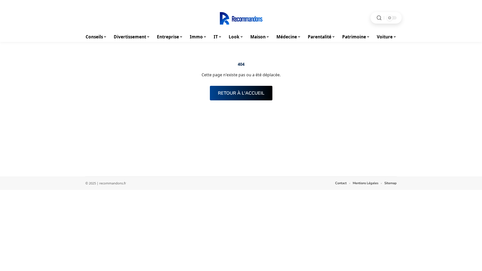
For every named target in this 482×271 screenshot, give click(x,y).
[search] (379, 18)
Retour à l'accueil (241, 93)
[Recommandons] (241, 17)
